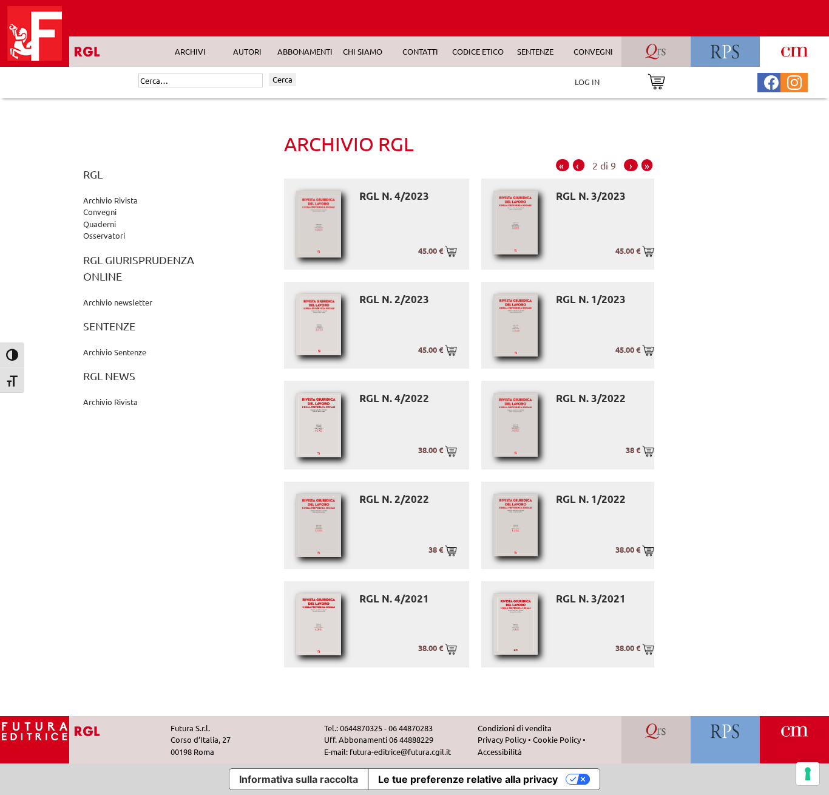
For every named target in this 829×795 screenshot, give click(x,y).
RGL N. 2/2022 (394, 499)
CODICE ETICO (478, 51)
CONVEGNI (593, 51)
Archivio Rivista (110, 200)
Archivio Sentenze (114, 352)
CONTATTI (420, 51)
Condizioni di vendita (515, 728)
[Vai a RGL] (98, 730)
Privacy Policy (502, 739)
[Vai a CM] (795, 730)
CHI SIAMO (362, 51)
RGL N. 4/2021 (394, 598)
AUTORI (247, 51)
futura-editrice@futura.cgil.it (400, 751)
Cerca (282, 79)
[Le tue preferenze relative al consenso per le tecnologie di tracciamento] (807, 773)
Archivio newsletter (117, 302)
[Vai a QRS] (656, 730)
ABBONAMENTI (305, 51)
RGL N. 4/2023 (394, 195)
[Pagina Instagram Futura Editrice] (794, 81)
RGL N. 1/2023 (591, 299)
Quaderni (99, 224)
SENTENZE (535, 51)
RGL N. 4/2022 (394, 398)
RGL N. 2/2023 (394, 299)
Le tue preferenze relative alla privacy (468, 779)
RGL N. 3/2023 (591, 195)
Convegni (100, 211)
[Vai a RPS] (725, 730)
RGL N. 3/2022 (591, 398)
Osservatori (104, 235)
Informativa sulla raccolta (298, 779)
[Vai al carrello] (656, 80)
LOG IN (587, 82)
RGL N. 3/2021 (591, 598)
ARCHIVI (190, 51)
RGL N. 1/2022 (591, 499)
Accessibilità (500, 751)
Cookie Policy (557, 739)
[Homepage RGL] (34, 730)
